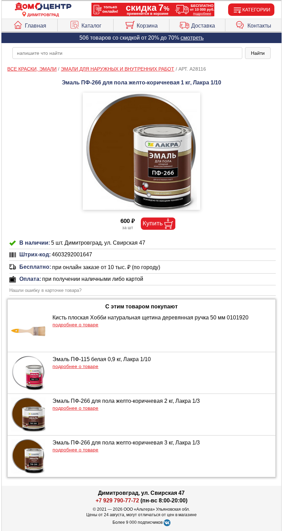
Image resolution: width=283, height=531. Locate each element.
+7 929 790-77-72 (117, 500)
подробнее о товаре (75, 324)
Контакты (259, 26)
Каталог (91, 26)
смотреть (192, 38)
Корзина (147, 26)
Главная (35, 26)
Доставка (203, 26)
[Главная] (43, 6)
